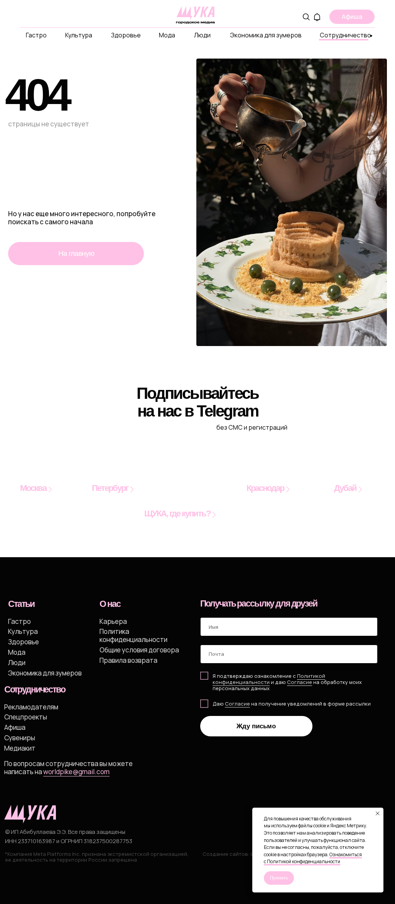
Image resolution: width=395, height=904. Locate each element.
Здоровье (126, 35)
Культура (78, 35)
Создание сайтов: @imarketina (242, 853)
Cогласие (299, 682)
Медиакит (19, 748)
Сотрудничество (345, 35)
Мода (167, 35)
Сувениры (19, 737)
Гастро (36, 35)
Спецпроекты (25, 716)
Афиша (14, 727)
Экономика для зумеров (266, 35)
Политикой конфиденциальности (269, 679)
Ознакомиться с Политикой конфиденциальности (313, 858)
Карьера (113, 621)
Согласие (237, 703)
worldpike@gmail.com (76, 771)
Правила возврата (128, 660)
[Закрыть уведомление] (377, 813)
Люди (202, 35)
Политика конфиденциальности (133, 635)
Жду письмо (256, 726)
